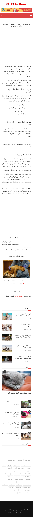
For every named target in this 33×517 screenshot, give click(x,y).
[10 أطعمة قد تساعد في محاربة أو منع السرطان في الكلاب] (16, 269)
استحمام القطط (16, 465)
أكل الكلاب (21, 463)
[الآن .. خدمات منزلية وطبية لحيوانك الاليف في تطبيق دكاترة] (7, 316)
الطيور (9, 468)
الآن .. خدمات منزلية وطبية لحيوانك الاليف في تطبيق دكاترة (23, 314)
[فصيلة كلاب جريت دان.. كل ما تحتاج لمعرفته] (7, 348)
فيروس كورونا (27, 490)
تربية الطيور (17, 476)
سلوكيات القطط (27, 484)
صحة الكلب (5, 484)
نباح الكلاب (28, 492)
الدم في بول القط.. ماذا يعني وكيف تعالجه (11, 413)
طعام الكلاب (11, 487)
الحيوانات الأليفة (21, 468)
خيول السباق (19, 482)
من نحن (15, 510)
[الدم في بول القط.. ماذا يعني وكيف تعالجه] (26, 414)
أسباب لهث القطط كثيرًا (13, 401)
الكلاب (9, 471)
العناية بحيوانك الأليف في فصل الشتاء (23, 325)
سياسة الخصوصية (24, 510)
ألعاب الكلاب (14, 463)
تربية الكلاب (28, 479)
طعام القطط (18, 487)
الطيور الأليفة (27, 471)
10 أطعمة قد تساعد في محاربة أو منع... (16, 280)
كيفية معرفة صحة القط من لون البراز (19, 393)
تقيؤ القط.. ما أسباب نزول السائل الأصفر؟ (10, 434)
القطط (21, 471)
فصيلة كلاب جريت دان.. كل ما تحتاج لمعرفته (23, 346)
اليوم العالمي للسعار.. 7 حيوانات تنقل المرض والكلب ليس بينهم (23, 336)
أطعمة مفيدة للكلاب (11, 460)
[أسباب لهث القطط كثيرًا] (26, 404)
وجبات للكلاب (20, 492)
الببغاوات (28, 468)
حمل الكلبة (10, 479)
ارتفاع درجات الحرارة (26, 465)
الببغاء (4, 465)
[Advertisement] (16, 45)
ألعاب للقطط (6, 463)
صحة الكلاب (12, 484)
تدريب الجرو (13, 473)
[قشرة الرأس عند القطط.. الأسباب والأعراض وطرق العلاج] (7, 359)
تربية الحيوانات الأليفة (26, 476)
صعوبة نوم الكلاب (26, 487)
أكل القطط (28, 463)
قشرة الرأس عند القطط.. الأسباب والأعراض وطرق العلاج (23, 357)
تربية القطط (10, 476)
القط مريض (15, 471)
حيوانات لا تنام (27, 482)
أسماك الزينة (27, 460)
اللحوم (20, 473)
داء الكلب (13, 482)
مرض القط (6, 490)
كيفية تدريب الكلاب (14, 490)
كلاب (21, 490)
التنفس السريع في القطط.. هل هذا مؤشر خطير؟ (11, 423)
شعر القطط (19, 484)
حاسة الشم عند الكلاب (19, 479)
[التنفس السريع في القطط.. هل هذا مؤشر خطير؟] (26, 425)
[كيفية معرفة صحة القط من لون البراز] (16, 381)
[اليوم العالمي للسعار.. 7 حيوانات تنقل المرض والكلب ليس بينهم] (7, 337)
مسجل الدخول (18, 296)
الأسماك (9, 465)
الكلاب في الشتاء (27, 473)
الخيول (14, 468)
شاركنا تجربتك (8, 510)
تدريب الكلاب (6, 473)
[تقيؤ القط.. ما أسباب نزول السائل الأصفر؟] (26, 436)
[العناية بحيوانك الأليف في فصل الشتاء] (7, 327)
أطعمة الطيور (20, 460)
